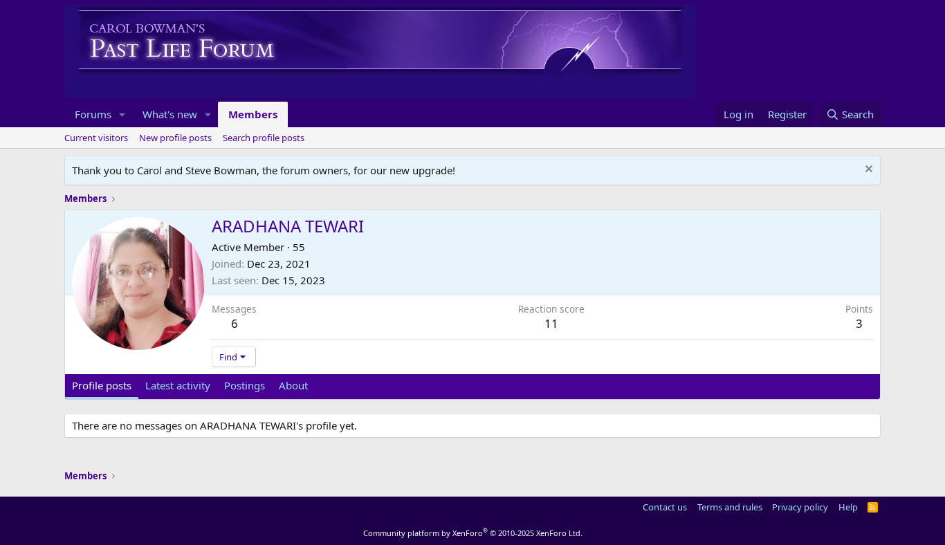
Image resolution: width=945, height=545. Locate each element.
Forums (93, 114)
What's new (170, 114)
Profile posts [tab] (101, 385)
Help (848, 507)
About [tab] (293, 385)
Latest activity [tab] (177, 385)
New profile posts (175, 137)
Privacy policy (800, 507)
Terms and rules (729, 507)
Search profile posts (263, 137)
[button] (122, 114)
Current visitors (96, 137)
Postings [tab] (244, 385)
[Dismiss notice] (867, 170)
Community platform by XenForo (472, 533)
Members (252, 114)
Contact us (665, 507)
